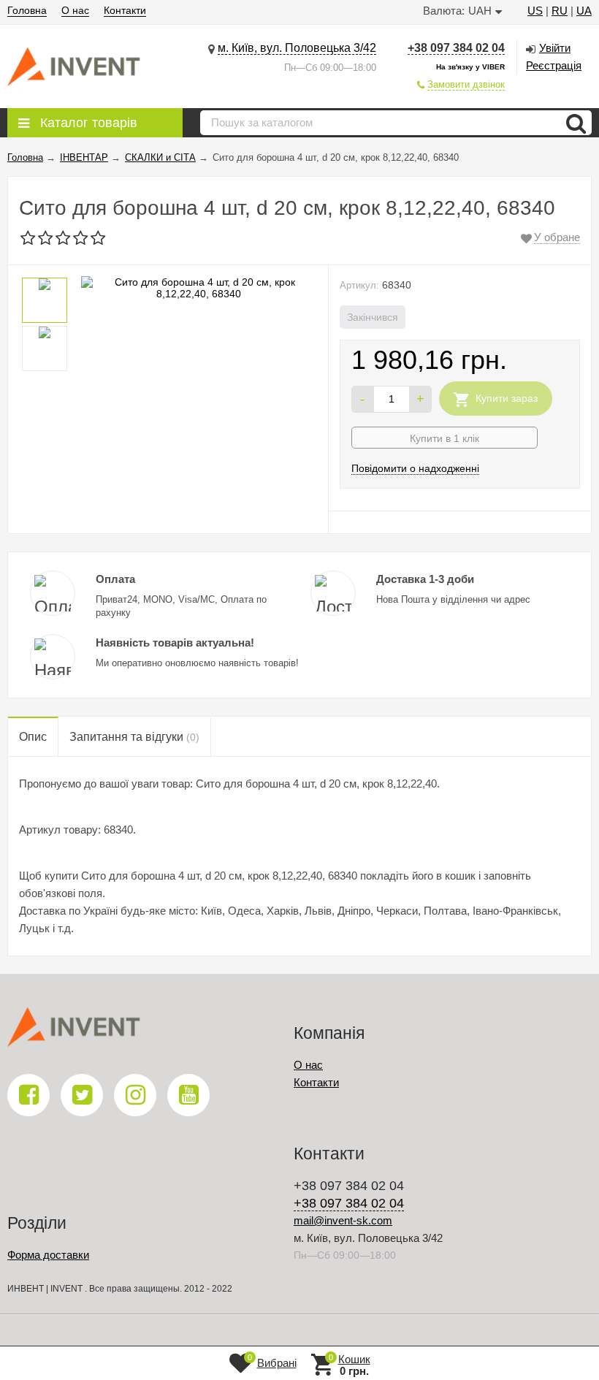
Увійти (555, 48)
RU (560, 10)
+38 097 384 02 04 (456, 48)
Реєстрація (553, 65)
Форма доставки (48, 1255)
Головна (27, 10)
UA (584, 10)
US (535, 10)
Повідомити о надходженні (415, 468)
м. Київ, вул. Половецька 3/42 (297, 48)
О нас (75, 10)
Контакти (125, 10)
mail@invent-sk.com (343, 1220)
